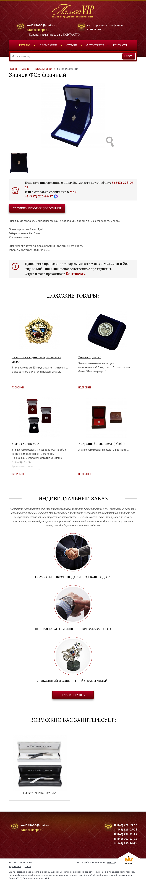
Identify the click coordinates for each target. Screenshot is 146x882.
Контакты (120, 45)
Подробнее (18, 387)
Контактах (75, 273)
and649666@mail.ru (41, 25)
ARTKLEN (111, 862)
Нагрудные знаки (43, 68)
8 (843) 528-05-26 (125, 829)
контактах (94, 29)
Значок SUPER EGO (25, 444)
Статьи (28, 866)
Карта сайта (15, 866)
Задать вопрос (37, 29)
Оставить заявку (73, 695)
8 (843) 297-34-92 (125, 843)
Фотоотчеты (95, 45)
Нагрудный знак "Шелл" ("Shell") (101, 444)
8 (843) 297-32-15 (125, 834)
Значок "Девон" (89, 357)
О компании (48, 45)
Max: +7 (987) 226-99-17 (51, 194)
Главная (13, 68)
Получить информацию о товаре (37, 208)
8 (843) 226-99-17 (125, 825)
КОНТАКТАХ (71, 35)
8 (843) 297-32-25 (125, 838)
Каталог (24, 45)
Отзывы (71, 45)
